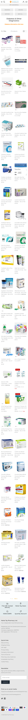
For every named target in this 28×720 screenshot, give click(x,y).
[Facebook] (5, 698)
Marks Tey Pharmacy (9, 714)
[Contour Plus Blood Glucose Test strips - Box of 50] (7, 192)
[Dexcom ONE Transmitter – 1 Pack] (7, 374)
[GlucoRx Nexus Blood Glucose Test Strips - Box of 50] (21, 467)
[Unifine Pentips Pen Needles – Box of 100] (21, 421)
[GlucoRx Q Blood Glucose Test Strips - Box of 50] (7, 467)
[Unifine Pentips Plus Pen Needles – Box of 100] (7, 421)
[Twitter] (2, 698)
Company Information (7, 652)
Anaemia (7, 9)
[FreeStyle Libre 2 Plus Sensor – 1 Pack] (7, 260)
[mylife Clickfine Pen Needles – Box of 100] (21, 192)
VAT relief (3, 647)
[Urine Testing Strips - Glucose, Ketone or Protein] (7, 398)
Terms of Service (5, 654)
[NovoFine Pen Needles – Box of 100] (21, 105)
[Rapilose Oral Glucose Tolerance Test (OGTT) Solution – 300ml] (7, 61)
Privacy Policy (5, 650)
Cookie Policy (5, 661)
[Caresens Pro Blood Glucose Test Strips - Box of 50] (21, 238)
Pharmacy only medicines (8, 657)
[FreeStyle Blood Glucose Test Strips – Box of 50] (7, 580)
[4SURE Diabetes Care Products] (21, 40)
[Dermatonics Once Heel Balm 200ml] (21, 580)
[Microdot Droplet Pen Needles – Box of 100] (7, 306)
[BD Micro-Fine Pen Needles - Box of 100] (7, 40)
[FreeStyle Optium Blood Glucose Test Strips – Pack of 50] (7, 215)
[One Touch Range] (21, 512)
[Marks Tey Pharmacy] (14, 2)
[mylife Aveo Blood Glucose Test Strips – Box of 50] (21, 147)
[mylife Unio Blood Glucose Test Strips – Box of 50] (21, 444)
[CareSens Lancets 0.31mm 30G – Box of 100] (7, 351)
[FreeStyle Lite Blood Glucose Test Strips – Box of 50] (21, 489)
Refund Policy (5, 642)
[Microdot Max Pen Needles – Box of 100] (21, 169)
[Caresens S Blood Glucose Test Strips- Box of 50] (7, 147)
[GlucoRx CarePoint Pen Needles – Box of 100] (7, 105)
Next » (16, 598)
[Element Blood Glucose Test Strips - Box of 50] (7, 489)
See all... (20, 14)
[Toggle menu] (1, 2)
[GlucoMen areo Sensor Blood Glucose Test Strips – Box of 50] (21, 215)
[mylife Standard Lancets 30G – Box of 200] (7, 558)
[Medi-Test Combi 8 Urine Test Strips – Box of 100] (21, 260)
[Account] (23, 2)
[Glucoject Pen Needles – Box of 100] (21, 329)
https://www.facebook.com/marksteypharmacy (14, 691)
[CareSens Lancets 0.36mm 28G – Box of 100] (21, 306)
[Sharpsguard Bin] (7, 535)
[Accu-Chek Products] (21, 351)
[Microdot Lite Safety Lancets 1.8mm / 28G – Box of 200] (21, 535)
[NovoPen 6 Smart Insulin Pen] (21, 61)
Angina (20, 9)
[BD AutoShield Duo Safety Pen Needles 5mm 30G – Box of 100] (7, 444)
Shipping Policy (5, 645)
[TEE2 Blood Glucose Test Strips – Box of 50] (21, 283)
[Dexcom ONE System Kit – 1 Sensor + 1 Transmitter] (21, 558)
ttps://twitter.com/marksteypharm (11, 694)
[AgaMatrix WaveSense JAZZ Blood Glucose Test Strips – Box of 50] (7, 283)
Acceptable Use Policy (7, 659)
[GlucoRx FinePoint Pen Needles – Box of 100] (21, 126)
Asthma (7, 14)
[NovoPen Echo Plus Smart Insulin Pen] (7, 83)
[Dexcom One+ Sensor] (21, 83)
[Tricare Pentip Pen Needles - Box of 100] (7, 126)
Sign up (5, 682)
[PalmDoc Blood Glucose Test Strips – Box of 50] (7, 238)
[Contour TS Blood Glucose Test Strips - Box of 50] (7, 512)
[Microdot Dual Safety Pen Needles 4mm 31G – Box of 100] (7, 329)
